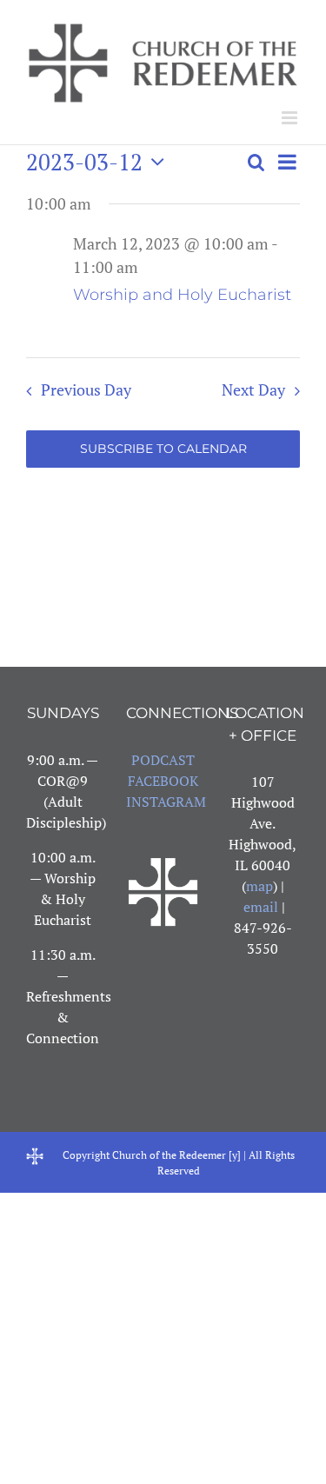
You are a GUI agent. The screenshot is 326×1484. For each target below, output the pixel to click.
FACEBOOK (163, 780)
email (260, 906)
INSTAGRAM (166, 801)
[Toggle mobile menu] (291, 118)
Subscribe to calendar (163, 449)
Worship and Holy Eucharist (182, 294)
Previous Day (85, 390)
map (259, 885)
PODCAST (163, 759)
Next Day (253, 390)
